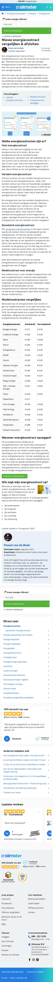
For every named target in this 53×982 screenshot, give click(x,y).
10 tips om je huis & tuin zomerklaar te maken (24, 764)
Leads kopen (34, 903)
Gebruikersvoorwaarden (13, 971)
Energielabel (9, 648)
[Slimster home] (26, 7)
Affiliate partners (36, 908)
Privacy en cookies (35, 971)
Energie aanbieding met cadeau (17, 635)
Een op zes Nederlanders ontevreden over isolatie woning (22, 770)
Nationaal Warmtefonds (14, 675)
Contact (31, 912)
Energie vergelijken (12, 644)
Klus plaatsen (8, 908)
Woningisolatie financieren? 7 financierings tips (25, 783)
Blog (4, 924)
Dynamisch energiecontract (18, 630)
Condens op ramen (12, 792)
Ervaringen (7, 945)
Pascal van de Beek (16, 48)
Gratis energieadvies (13, 30)
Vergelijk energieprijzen (14, 476)
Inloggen (6, 937)
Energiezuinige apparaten (15, 661)
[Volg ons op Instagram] (33, 959)
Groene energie (10, 670)
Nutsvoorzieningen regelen (15, 679)
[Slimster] (4, 13)
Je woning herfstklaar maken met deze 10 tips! (24, 760)
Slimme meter (9, 688)
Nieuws (5, 950)
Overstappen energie (13, 684)
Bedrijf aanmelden (36, 899)
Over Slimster (8, 941)
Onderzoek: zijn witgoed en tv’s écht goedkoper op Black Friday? (24, 777)
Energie (32, 13)
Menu (7, 7)
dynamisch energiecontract (18, 229)
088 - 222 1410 (38, 936)
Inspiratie (6, 899)
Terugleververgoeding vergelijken (18, 697)
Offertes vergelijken (11, 912)
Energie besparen (11, 639)
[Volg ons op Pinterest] (37, 959)
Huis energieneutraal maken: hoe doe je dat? (23, 755)
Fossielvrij (7, 666)
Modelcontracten (38, 96)
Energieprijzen (10, 657)
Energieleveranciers (12, 653)
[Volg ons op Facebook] (29, 959)
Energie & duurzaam (16, 13)
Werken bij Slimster (10, 954)
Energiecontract (45, 13)
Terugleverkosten (11, 693)
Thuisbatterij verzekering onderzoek (19, 788)
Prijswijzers (7, 903)
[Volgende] (48, 822)
